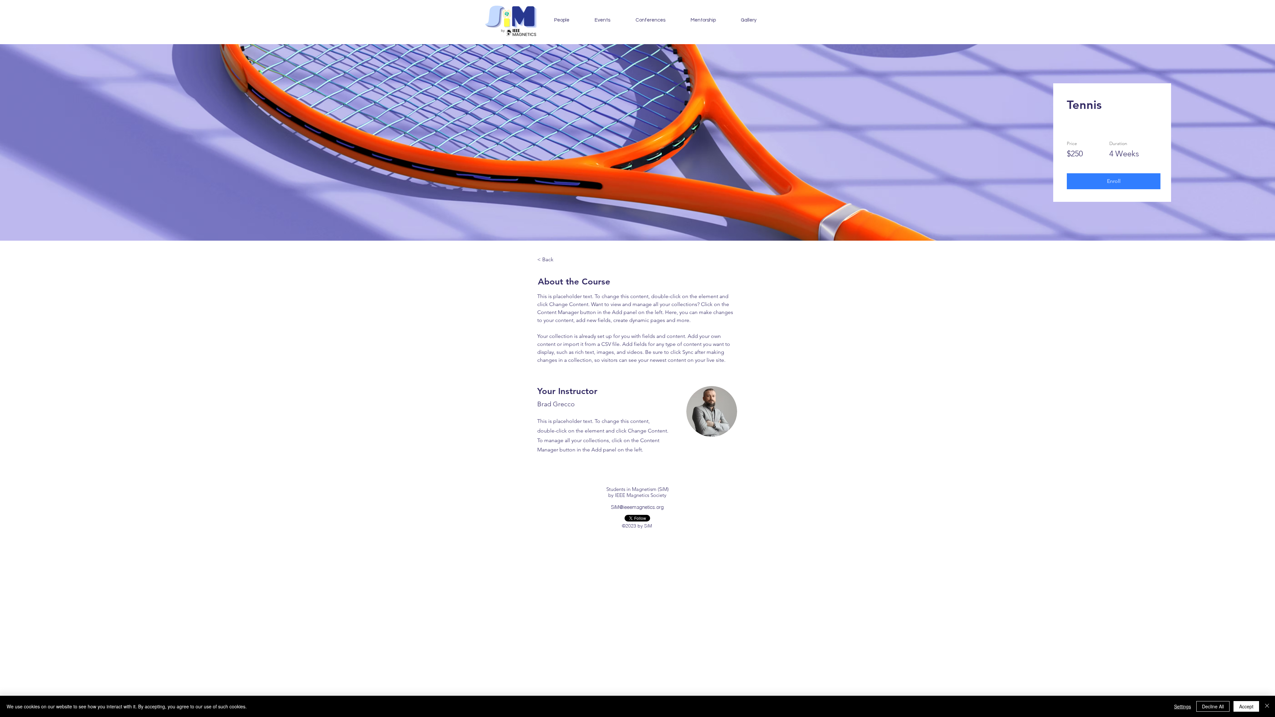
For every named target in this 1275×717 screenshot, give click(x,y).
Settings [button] (1182, 706)
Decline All (1213, 706)
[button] (602, 20)
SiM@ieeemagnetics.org (637, 507)
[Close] (1267, 706)
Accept (1246, 706)
